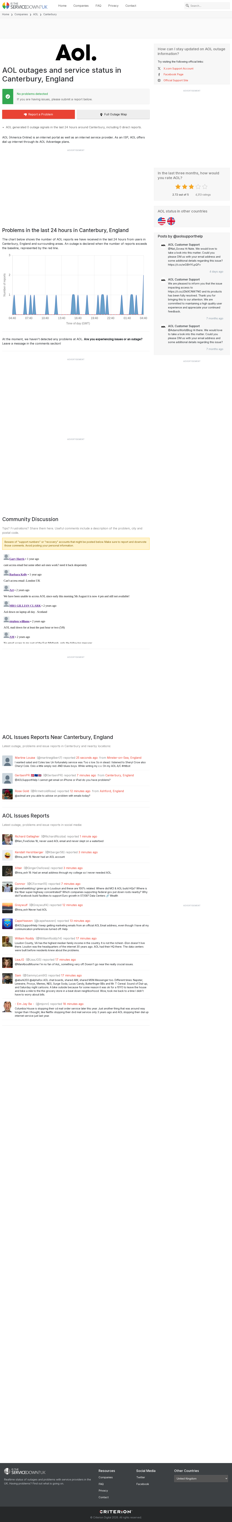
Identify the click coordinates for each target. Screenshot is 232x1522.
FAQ (98, 5)
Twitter (140, 1477)
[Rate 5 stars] (205, 187)
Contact (130, 5)
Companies (81, 5)
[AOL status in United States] (162, 221)
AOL (35, 14)
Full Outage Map (115, 114)
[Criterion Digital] (116, 1511)
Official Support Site (175, 80)
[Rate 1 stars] (178, 187)
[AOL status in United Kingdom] (171, 221)
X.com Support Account (178, 68)
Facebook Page (173, 74)
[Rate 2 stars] (185, 187)
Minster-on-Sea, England (124, 757)
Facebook (142, 1484)
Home (62, 5)
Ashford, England (112, 791)
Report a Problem (40, 114)
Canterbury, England (119, 775)
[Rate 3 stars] (191, 187)
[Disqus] (76, 598)
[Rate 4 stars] (198, 187)
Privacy (113, 5)
